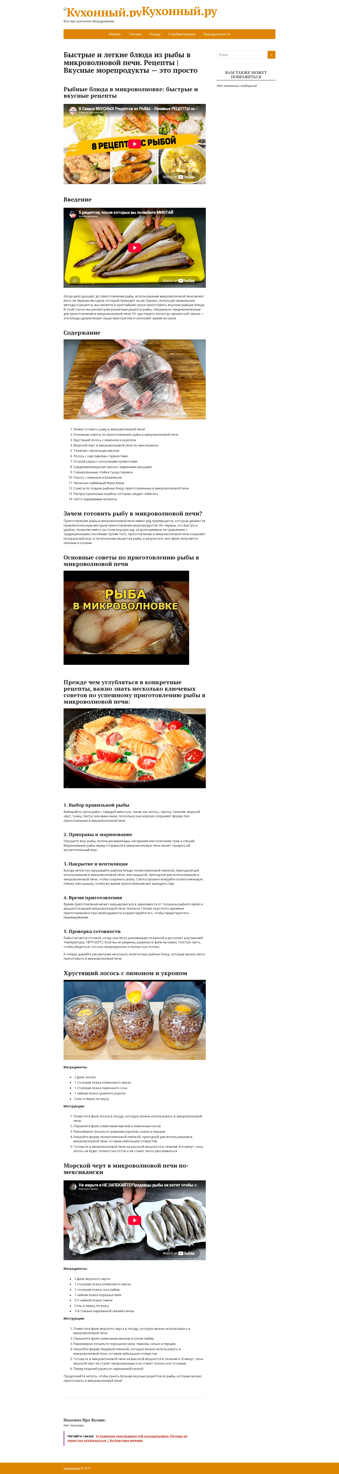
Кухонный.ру (179, 11)
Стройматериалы (181, 34)
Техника (135, 34)
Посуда (154, 34)
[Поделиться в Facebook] (67, 1411)
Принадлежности (216, 34)
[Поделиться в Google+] (97, 1411)
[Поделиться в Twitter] (107, 1411)
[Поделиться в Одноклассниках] (87, 1411)
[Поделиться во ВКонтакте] (77, 1411)
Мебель (115, 34)
